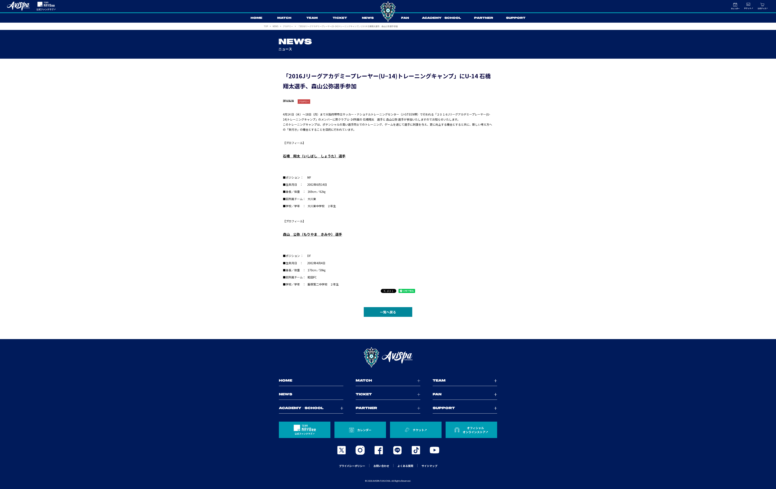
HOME (256, 18)
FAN (405, 18)
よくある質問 (405, 466)
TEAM (312, 18)
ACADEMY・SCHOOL (441, 18)
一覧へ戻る (388, 312)
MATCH (284, 18)
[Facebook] (378, 450)
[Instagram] (360, 450)
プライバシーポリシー (352, 466)
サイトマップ (429, 466)
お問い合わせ (381, 466)
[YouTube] (434, 450)
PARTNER (483, 18)
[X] (341, 450)
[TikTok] (416, 450)
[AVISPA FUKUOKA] (388, 357)
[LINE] (397, 450)
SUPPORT (515, 18)
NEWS (368, 18)
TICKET (340, 18)
